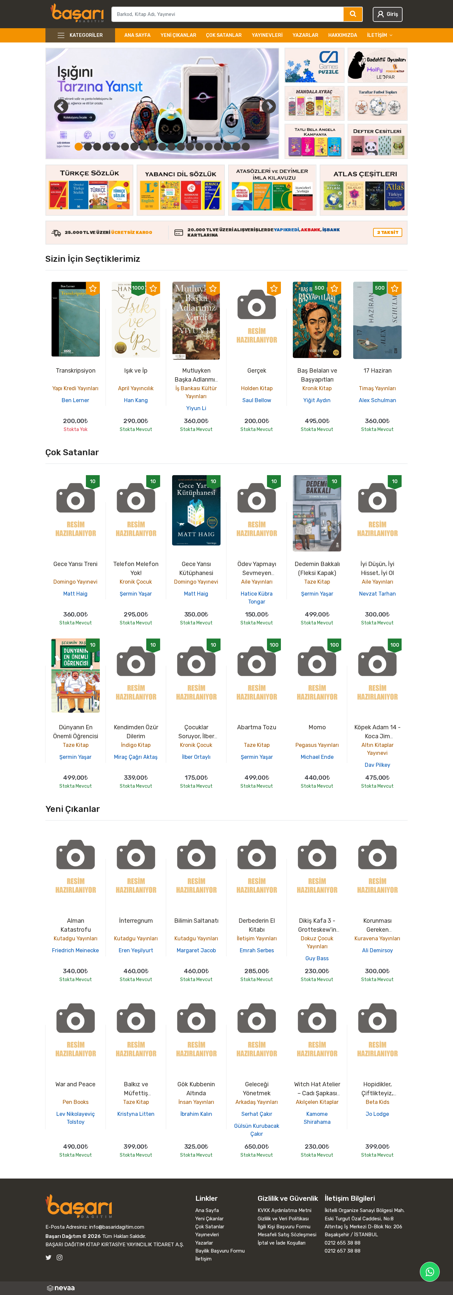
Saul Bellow (256, 400)
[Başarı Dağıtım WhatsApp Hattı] (430, 1272)
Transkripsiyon (76, 370)
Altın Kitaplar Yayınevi (377, 749)
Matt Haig (75, 594)
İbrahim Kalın (196, 1114)
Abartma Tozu (256, 727)
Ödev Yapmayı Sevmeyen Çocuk (256, 573)
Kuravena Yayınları (377, 938)
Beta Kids (377, 1102)
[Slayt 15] (209, 147)
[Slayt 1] (79, 147)
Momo (317, 727)
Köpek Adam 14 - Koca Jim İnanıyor (377, 736)
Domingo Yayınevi (75, 582)
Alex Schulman (377, 400)
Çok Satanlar (224, 35)
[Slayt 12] (181, 147)
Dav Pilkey (377, 765)
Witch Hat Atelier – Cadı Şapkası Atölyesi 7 (317, 1093)
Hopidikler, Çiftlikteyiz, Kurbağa (377, 1093)
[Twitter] (48, 1257)
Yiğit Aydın (317, 400)
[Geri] (53, 106)
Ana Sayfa (137, 35)
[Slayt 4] (106, 147)
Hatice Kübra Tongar (257, 598)
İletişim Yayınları (257, 938)
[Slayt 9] (153, 147)
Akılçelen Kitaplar (317, 1102)
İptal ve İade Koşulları (281, 1243)
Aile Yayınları (257, 582)
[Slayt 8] (144, 147)
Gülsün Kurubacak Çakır (256, 1130)
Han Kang (136, 400)
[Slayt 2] (88, 147)
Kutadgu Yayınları (75, 938)
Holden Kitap (257, 388)
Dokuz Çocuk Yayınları (317, 942)
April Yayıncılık (136, 388)
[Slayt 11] (171, 147)
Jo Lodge (377, 1114)
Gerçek (256, 370)
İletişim (203, 1259)
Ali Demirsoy (377, 950)
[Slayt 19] (246, 147)
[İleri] (269, 106)
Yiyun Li (196, 408)
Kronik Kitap (317, 388)
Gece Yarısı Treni (75, 564)
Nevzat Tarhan (377, 594)
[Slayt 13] (190, 147)
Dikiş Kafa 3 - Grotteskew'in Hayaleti (317, 929)
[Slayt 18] (236, 147)
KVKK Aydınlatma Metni (284, 1210)
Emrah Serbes (257, 950)
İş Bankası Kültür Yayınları (196, 392)
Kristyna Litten (136, 1114)
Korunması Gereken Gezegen (377, 929)
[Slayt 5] (116, 147)
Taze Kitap (317, 582)
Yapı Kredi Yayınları (75, 388)
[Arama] (353, 14)
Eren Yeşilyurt (136, 950)
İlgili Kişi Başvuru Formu (284, 1227)
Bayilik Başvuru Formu (220, 1251)
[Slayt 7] (134, 147)
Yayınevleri (267, 35)
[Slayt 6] (125, 147)
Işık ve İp (136, 370)
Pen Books (76, 1102)
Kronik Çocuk (136, 582)
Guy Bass (317, 958)
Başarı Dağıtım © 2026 (73, 1236)
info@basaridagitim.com (116, 1227)
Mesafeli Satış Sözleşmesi (287, 1235)
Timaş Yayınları (377, 388)
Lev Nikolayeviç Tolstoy (75, 1118)
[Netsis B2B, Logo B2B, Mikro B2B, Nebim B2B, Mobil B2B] (226, 1288)
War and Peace (75, 1084)
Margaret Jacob (196, 950)
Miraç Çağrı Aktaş (136, 757)
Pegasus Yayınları (317, 745)
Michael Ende (317, 757)
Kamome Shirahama (317, 1118)
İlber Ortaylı (196, 757)
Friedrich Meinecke (75, 950)
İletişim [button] (377, 35)
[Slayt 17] (227, 147)
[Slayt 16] (218, 147)
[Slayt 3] (97, 147)
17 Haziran (377, 370)
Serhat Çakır (256, 1114)
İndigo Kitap (136, 745)
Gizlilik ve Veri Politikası (283, 1219)
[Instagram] (59, 1257)
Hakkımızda (342, 35)
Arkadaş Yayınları (256, 1102)
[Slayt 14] (199, 147)
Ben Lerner (75, 400)
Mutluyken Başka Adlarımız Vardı (196, 379)
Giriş (392, 14)
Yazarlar (305, 35)
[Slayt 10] (162, 147)
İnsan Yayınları (196, 1102)
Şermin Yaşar (136, 594)
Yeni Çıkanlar (178, 35)
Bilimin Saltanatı (196, 920)
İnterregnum (136, 920)
